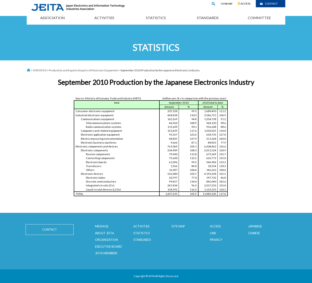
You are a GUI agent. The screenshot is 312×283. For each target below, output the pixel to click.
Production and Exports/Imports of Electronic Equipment (83, 70)
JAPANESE (255, 226)
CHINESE (254, 233)
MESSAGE (101, 226)
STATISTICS (156, 17)
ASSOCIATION (52, 17)
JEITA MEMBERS (106, 253)
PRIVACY (216, 240)
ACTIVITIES (104, 17)
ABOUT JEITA (104, 233)
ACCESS (245, 3)
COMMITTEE (259, 17)
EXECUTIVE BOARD (108, 246)
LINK (213, 233)
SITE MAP (178, 226)
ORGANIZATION (106, 240)
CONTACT (271, 3)
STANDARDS (208, 17)
